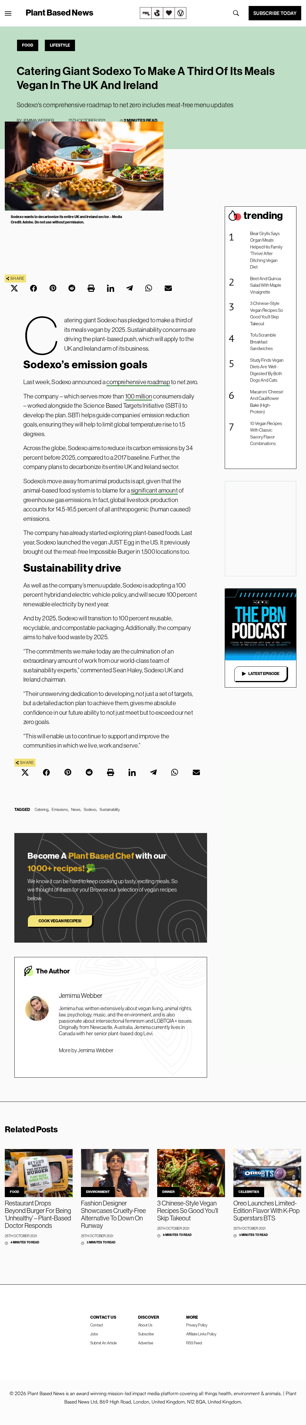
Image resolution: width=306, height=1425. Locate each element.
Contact (96, 1325)
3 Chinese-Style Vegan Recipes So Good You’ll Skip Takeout (266, 313)
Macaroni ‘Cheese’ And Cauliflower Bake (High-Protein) (266, 402)
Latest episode (263, 673)
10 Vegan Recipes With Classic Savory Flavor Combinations (266, 433)
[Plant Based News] (8, 13)
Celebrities (248, 1192)
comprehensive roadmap (138, 381)
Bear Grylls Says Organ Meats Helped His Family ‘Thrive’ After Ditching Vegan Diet (266, 250)
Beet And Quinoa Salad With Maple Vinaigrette (265, 285)
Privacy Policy (196, 1325)
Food (27, 45)
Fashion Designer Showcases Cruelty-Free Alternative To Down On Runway (113, 1214)
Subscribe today (274, 13)
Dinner (168, 1192)
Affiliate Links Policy (201, 1334)
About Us (145, 1325)
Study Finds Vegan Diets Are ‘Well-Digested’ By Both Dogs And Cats (267, 370)
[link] (163, 13)
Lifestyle (60, 45)
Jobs (94, 1334)
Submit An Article (103, 1343)
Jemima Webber (38, 120)
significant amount (154, 490)
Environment (98, 1192)
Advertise (145, 1343)
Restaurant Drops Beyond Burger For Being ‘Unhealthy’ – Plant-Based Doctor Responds (38, 1214)
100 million (138, 396)
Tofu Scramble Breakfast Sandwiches (263, 341)
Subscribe (146, 1334)
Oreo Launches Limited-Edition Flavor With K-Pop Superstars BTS (266, 1210)
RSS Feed (194, 1343)
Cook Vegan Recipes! (60, 921)
